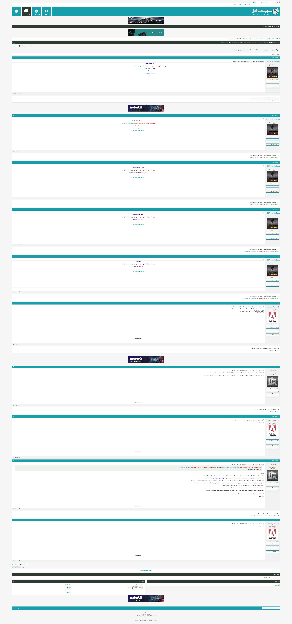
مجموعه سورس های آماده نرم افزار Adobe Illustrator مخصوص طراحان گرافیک (253, 50)
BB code (68, 584)
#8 (13, 416)
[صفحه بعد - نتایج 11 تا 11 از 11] (17, 46)
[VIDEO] (69, 588)
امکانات (278, 54)
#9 (13, 460)
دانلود (150, 75)
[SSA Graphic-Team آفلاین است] (272, 77)
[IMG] (69, 587)
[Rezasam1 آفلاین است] (272, 386)
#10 (13, 519)
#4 (13, 209)
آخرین (14, 45)
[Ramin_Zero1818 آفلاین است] (272, 322)
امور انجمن (271, 26)
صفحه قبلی (148, 570)
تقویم (266, 26)
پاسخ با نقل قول (15, 93)
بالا (12, 567)
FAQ (263, 26)
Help (235, 4)
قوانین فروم (68, 592)
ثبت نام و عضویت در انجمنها (244, 4)
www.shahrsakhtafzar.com (149, 73)
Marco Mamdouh (151, 619)
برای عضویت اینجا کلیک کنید (138, 66)
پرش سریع (277, 26)
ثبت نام (224, 42)
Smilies (69, 586)
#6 (13, 303)
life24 (253, 251)
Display (273, 54)
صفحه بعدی (143, 570)
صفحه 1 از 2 (23, 45)
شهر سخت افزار (17, 608)
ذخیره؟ (278, 2)
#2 (13, 115)
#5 (13, 256)
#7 (13, 366)
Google (276, 585)
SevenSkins (149, 616)
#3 (13, 162)
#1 (13, 57)
